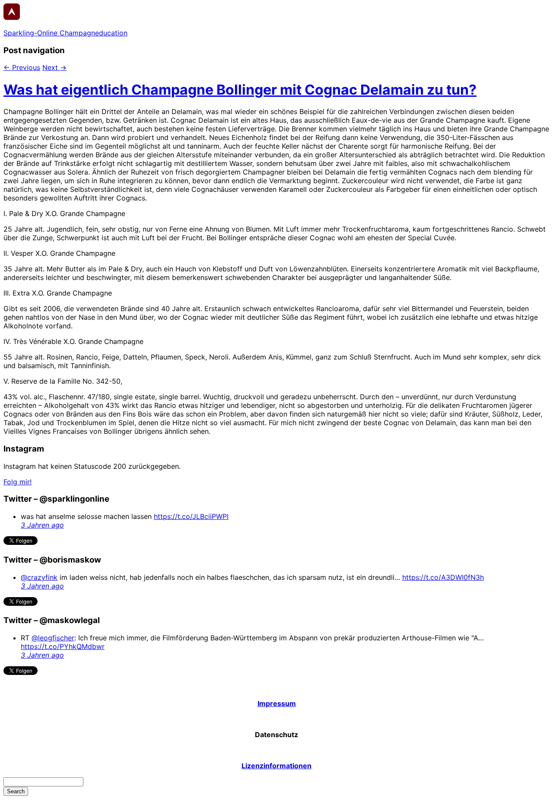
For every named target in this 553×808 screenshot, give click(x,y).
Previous (21, 67)
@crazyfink (39, 577)
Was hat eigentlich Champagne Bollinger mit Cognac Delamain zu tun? (240, 89)
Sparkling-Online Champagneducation (65, 33)
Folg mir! (17, 481)
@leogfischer (53, 637)
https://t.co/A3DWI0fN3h (443, 577)
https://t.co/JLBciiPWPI (191, 516)
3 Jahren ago (42, 525)
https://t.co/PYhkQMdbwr (63, 646)
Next (54, 67)
